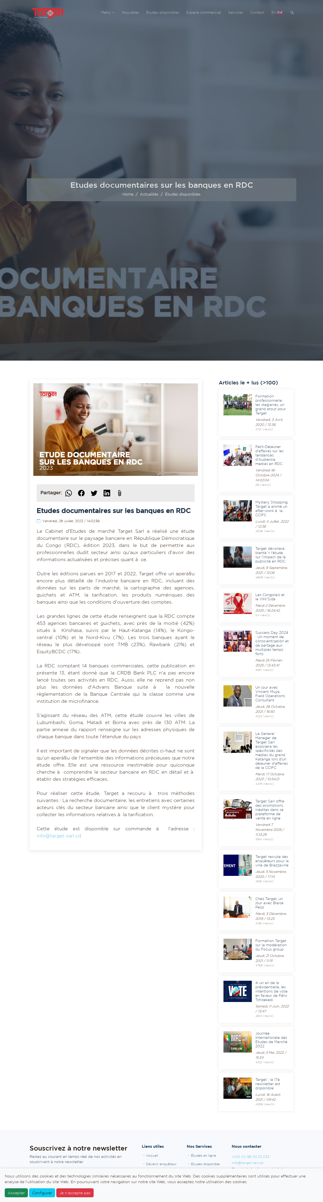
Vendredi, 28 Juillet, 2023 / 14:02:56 (71, 521)
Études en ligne (203, 1155)
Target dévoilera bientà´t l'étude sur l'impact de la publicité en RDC (270, 554)
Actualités (149, 194)
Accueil (152, 1155)
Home (127, 194)
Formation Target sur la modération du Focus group (271, 945)
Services (235, 12)
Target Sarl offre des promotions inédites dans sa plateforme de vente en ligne (269, 809)
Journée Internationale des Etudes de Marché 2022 (271, 1039)
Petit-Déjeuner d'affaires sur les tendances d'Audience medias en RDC (269, 455)
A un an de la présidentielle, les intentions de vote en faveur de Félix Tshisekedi (271, 991)
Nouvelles (130, 12)
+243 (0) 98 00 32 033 (251, 1157)
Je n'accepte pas (75, 1193)
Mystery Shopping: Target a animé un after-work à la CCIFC (271, 508)
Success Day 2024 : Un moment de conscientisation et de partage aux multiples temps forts (272, 643)
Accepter (16, 1193)
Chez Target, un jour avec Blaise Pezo (269, 903)
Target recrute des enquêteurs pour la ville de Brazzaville (272, 861)
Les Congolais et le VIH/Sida (270, 597)
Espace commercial (203, 12)
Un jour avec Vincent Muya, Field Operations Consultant (270, 693)
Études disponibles (162, 12)
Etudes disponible (205, 1164)
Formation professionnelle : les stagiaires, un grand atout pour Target (270, 404)
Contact (257, 12)
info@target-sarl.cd (59, 835)
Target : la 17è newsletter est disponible (267, 1084)
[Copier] (119, 493)
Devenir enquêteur (161, 1164)
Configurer (42, 1193)
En (274, 12)
